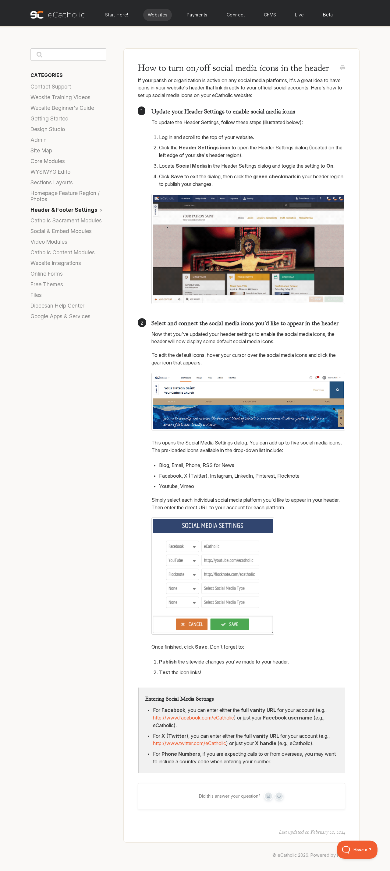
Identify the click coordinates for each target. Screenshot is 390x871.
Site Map (41, 150)
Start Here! (116, 14)
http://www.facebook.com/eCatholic (193, 718)
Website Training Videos (60, 97)
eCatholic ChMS (269, 15)
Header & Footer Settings (64, 210)
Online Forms (46, 273)
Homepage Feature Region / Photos (65, 196)
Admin (38, 140)
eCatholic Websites (157, 15)
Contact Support (50, 86)
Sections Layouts (51, 182)
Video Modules (48, 242)
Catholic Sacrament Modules (66, 220)
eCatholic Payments (197, 15)
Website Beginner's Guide (62, 108)
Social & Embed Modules (61, 231)
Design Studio (47, 129)
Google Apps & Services (60, 316)
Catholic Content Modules (62, 252)
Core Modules (47, 161)
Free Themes (46, 284)
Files (36, 295)
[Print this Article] (342, 68)
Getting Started (49, 118)
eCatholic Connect (235, 15)
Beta (328, 15)
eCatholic (287, 855)
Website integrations (55, 263)
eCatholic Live (299, 15)
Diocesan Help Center (57, 305)
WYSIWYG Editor (51, 172)
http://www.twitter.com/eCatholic (189, 743)
